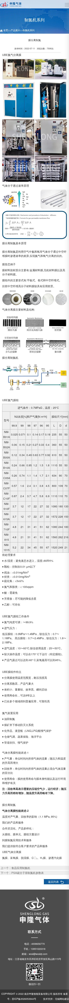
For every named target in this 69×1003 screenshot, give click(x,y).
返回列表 (53, 882)
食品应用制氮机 (20, 868)
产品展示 (15, 30)
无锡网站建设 (62, 998)
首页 (5, 30)
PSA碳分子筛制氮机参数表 (27, 873)
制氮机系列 (28, 30)
